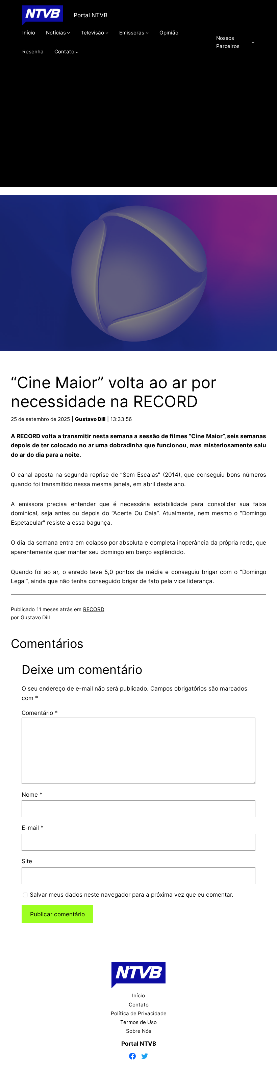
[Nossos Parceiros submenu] (253, 42)
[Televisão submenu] (106, 32)
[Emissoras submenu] (147, 32)
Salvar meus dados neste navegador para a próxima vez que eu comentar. (131, 894)
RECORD (93, 609)
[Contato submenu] (76, 51)
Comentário (40, 712)
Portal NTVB (90, 15)
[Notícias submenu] (68, 32)
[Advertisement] (138, 130)
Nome (32, 794)
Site (27, 861)
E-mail (33, 827)
